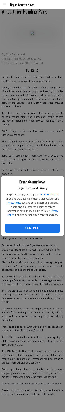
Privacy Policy (13, 202)
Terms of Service (49, 194)
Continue (32, 228)
